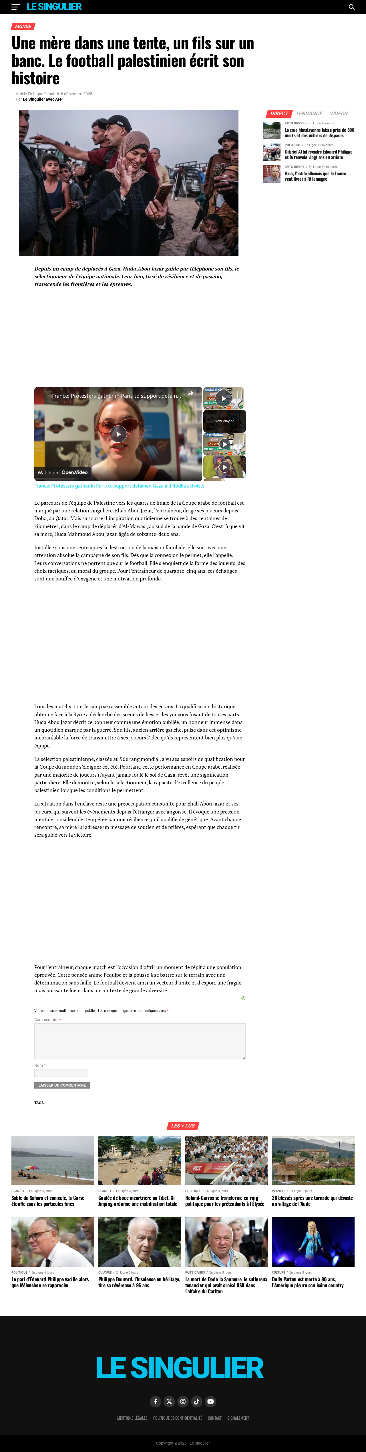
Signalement (238, 1418)
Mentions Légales (132, 1418)
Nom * (39, 1065)
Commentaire (47, 1020)
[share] (191, 393)
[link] (43, 396)
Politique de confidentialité (177, 1418)
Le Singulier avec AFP (43, 99)
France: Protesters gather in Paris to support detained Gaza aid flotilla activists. (117, 395)
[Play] (224, 444)
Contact (215, 1418)
